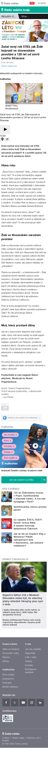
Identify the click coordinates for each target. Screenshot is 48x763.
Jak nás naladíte (33, 649)
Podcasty (7, 682)
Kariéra (28, 661)
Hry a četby (9, 434)
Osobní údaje (18, 738)
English (5, 740)
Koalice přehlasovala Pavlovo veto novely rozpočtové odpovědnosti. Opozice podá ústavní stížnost (22, 622)
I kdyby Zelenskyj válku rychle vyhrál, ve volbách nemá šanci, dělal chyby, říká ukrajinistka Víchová (21, 612)
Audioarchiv (8, 678)
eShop (5, 661)
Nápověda (30, 653)
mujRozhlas (7, 427)
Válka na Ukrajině (10, 649)
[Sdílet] (7, 139)
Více (25, 16)
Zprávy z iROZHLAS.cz (15, 559)
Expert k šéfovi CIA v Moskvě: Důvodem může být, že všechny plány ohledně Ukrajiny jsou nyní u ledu (23, 599)
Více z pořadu (11, 489)
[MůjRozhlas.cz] (5, 79)
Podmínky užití (33, 738)
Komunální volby (10, 653)
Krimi (6, 440)
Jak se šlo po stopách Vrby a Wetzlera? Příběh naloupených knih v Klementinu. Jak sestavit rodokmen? (29, 539)
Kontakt (29, 665)
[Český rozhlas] (9, 3)
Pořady (7, 452)
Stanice (6, 657)
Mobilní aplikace (10, 686)
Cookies (5, 738)
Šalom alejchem (9, 66)
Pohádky (8, 446)
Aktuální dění (9, 16)
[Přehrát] (5, 129)
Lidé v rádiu (31, 657)
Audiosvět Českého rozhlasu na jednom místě (21, 470)
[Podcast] (2, 139)
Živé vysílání (9, 458)
